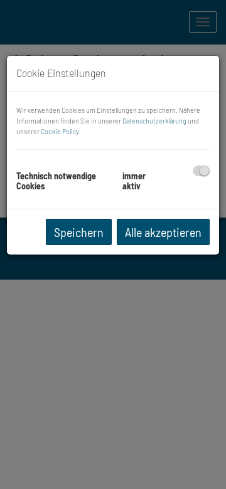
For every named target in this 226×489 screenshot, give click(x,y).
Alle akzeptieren (163, 231)
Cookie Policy (60, 131)
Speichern (79, 231)
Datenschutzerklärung (154, 120)
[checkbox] (201, 171)
